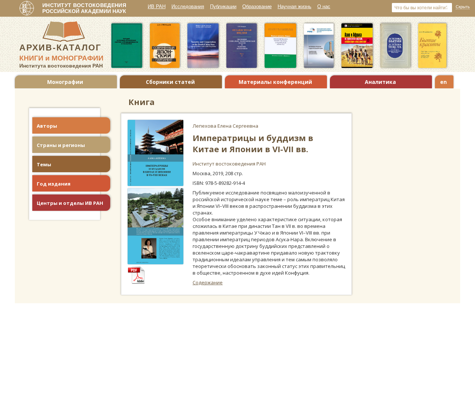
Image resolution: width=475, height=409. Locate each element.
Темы (44, 164)
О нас (323, 6)
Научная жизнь (294, 6)
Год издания (54, 183)
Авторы (47, 125)
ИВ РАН (157, 6)
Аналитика (380, 81)
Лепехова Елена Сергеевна (225, 125)
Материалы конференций (275, 81)
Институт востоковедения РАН (229, 163)
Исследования (187, 6)
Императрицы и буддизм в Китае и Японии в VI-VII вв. (253, 143)
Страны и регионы (61, 145)
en (443, 81)
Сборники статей (170, 81)
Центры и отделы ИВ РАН (70, 203)
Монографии (65, 81)
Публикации (223, 6)
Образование (257, 6)
